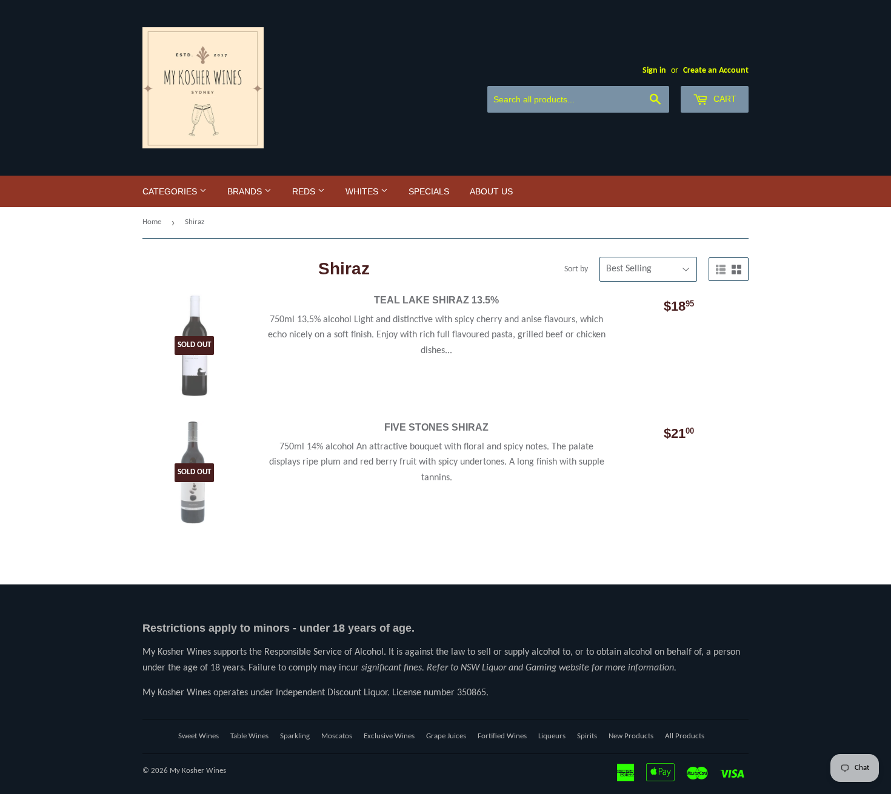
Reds (305, 191)
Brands (245, 191)
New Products (631, 736)
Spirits (587, 736)
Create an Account (716, 70)
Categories (170, 191)
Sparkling (295, 736)
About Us (491, 191)
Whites (363, 191)
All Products (684, 736)
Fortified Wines (502, 736)
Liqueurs (552, 736)
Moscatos (336, 736)
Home (151, 222)
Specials (429, 191)
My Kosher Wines (198, 771)
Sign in (654, 70)
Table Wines (249, 736)
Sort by (576, 269)
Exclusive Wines (389, 736)
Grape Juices (446, 736)
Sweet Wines (198, 736)
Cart (723, 99)
